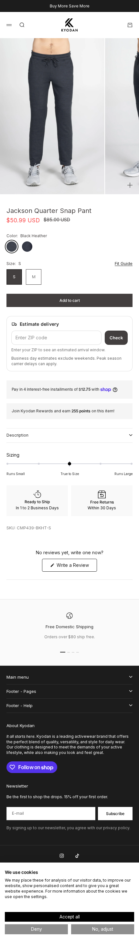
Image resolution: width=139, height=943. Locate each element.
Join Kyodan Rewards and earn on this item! (63, 410)
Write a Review (76, 567)
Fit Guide (124, 263)
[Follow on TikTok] (77, 855)
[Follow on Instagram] (61, 855)
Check (116, 337)
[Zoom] (129, 185)
